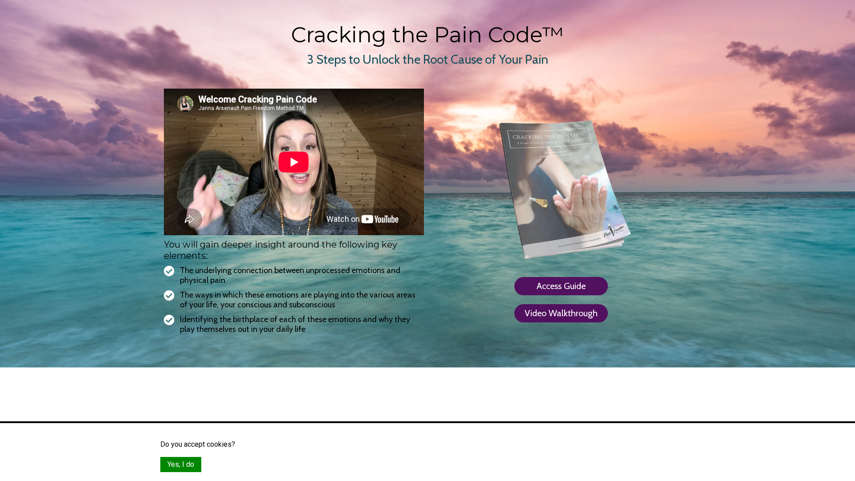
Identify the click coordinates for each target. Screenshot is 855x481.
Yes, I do (180, 464)
